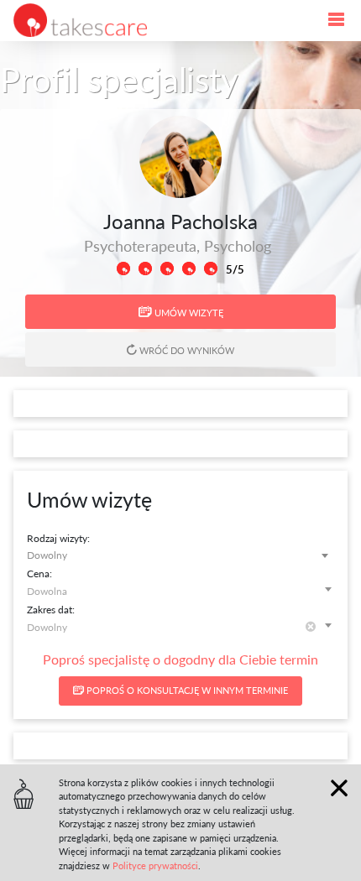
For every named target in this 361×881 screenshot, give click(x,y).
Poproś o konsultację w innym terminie (186, 690)
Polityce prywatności (155, 865)
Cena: (39, 573)
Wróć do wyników (185, 350)
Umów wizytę (187, 312)
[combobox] (180, 555)
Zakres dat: (51, 609)
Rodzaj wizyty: (58, 538)
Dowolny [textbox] (47, 554)
